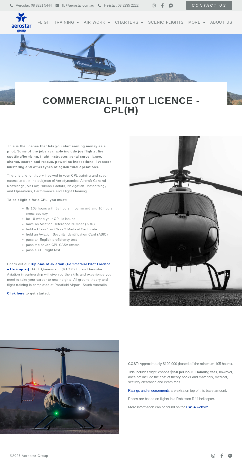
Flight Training (56, 22)
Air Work (94, 22)
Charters (126, 22)
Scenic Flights (166, 22)
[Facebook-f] (162, 5)
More (194, 22)
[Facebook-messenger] (171, 5)
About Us (221, 22)
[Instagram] (154, 5)
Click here (15, 293)
